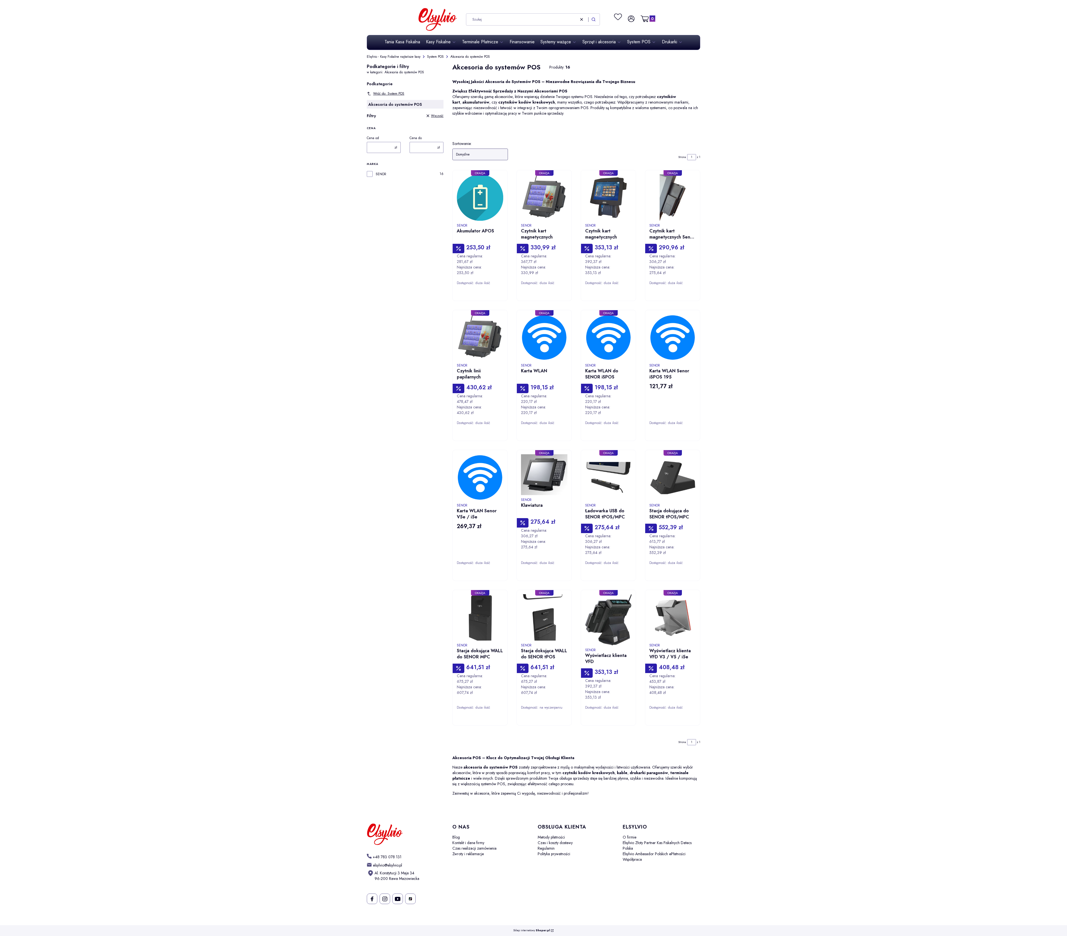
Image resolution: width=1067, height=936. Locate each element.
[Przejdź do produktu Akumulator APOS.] (480, 197)
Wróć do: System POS (388, 93)
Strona (682, 157)
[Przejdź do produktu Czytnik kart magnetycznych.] (544, 197)
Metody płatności (551, 837)
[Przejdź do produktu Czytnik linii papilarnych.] (480, 337)
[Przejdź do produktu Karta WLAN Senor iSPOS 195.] (672, 337)
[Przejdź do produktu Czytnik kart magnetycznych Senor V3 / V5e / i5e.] (672, 197)
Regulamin (546, 848)
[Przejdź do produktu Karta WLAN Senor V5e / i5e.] (480, 477)
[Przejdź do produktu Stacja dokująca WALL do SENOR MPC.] (480, 617)
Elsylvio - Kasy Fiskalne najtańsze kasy (393, 56)
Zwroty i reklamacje (468, 854)
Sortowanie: (462, 143)
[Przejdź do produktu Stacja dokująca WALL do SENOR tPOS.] (544, 617)
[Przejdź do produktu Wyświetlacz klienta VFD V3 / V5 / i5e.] (672, 617)
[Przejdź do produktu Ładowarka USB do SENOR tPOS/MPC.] (608, 477)
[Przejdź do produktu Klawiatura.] (544, 474)
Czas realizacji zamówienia (474, 848)
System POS (435, 56)
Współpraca (632, 859)
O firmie (629, 837)
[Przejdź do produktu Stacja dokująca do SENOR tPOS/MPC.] (672, 477)
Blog (456, 837)
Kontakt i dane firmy (468, 842)
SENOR (381, 174)
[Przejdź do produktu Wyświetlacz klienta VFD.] (608, 619)
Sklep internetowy (531, 930)
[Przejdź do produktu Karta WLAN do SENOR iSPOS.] (608, 337)
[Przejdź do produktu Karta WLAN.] (544, 337)
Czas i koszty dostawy (555, 842)
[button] (594, 19)
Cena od (373, 137)
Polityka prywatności (554, 854)
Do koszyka (496, 302)
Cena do (416, 137)
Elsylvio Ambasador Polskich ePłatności (654, 854)
